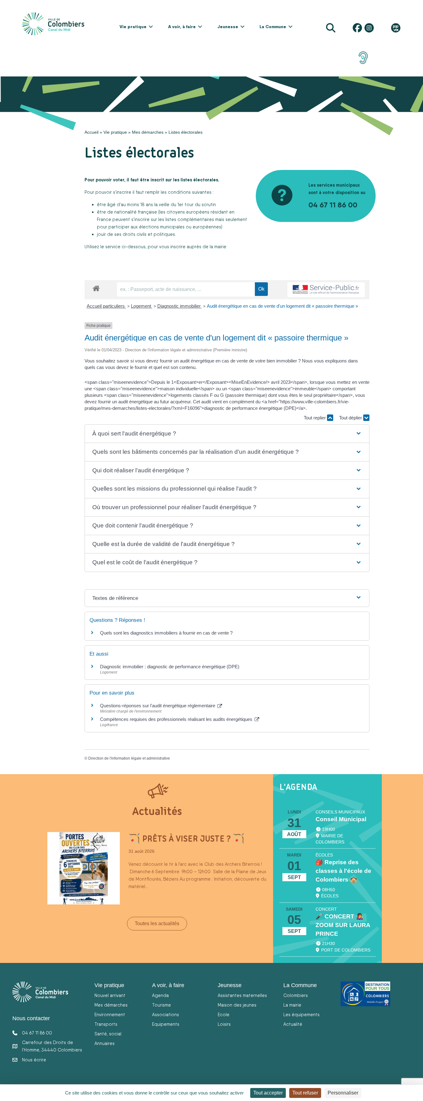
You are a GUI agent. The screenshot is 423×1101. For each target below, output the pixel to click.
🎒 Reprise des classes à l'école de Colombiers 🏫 (343, 871)
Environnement (109, 1014)
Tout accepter (268, 1092)
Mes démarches (148, 132)
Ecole (223, 1014)
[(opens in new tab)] (363, 57)
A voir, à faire (182, 26)
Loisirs (224, 1024)
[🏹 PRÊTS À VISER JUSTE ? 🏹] (83, 867)
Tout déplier (351, 417)
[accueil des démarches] (96, 287)
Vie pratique (133, 26)
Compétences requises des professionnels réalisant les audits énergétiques (177, 719)
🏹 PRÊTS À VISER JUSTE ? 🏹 (186, 838)
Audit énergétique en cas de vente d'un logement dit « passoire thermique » (282, 306)
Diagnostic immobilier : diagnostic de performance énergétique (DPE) (169, 666)
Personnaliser (343, 1092)
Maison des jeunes (237, 1005)
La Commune (272, 26)
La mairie (292, 1005)
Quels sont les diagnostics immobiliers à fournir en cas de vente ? (166, 632)
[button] (150, 27)
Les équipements (301, 1014)
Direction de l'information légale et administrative (129, 758)
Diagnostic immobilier (179, 306)
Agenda (160, 995)
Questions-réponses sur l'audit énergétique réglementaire (158, 705)
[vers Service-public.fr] (326, 289)
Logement (141, 306)
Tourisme (161, 1005)
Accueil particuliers (106, 306)
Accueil (91, 132)
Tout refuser (305, 1092)
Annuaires (104, 1043)
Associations (165, 1014)
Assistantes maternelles (242, 995)
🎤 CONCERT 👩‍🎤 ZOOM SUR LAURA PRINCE (343, 925)
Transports (105, 1024)
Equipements (165, 1024)
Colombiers (295, 995)
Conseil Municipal (341, 819)
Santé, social (107, 1033)
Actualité (292, 1024)
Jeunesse (227, 26)
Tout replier (315, 417)
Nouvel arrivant (109, 995)
